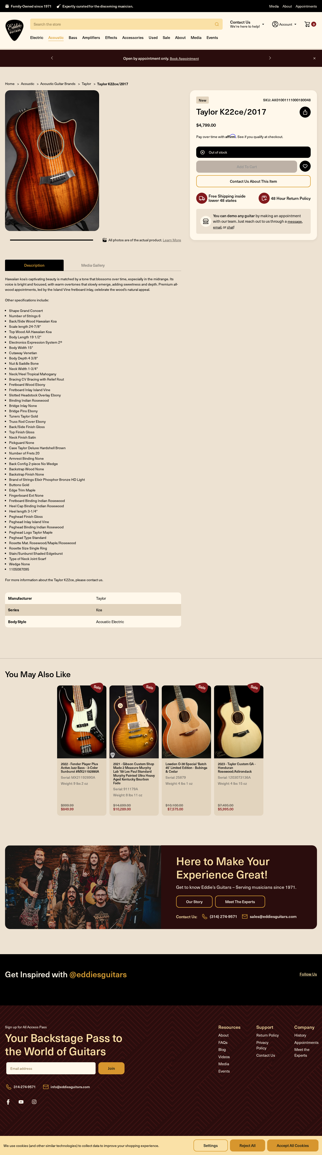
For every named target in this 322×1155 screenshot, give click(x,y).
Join (111, 1068)
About (287, 6)
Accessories (133, 37)
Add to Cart (246, 167)
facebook (8, 1102)
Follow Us (308, 974)
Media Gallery (93, 265)
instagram (34, 1102)
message (295, 221)
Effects (111, 37)
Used (153, 37)
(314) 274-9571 (223, 916)
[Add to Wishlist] (305, 166)
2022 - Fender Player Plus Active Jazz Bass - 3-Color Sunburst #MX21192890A (80, 768)
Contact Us (265, 1055)
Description (34, 265)
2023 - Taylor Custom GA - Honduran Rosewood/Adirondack (237, 768)
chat (230, 227)
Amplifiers (91, 37)
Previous (52, 58)
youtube (21, 1102)
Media (274, 6)
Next (270, 58)
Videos (224, 1056)
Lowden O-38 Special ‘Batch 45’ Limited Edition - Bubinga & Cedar (186, 768)
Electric (36, 37)
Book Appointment (184, 58)
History (300, 1035)
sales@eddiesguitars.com (273, 916)
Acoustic (56, 37)
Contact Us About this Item (253, 181)
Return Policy (267, 1035)
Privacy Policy (262, 1045)
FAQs (222, 1042)
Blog (222, 1049)
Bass (73, 37)
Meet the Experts (240, 902)
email (217, 227)
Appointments (306, 6)
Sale (166, 37)
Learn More (172, 240)
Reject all (247, 1145)
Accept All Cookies (293, 1145)
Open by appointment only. (161, 58)
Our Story (194, 902)
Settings (211, 1145)
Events (212, 37)
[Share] (305, 112)
